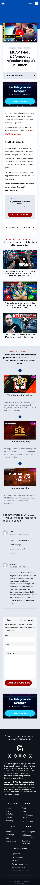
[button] (34, 75)
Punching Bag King (19, 488)
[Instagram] (20, 756)
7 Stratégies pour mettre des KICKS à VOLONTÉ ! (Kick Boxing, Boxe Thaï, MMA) (20, 305)
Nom (6, 635)
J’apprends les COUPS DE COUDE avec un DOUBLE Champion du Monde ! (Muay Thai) (20, 273)
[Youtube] (15, 756)
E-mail (7, 644)
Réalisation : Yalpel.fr (20, 883)
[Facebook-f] (9, 756)
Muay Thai (27, 48)
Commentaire (11, 653)
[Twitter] (25, 756)
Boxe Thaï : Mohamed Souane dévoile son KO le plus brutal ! (20, 336)
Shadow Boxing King (20, 441)
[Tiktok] (30, 756)
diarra (12, 564)
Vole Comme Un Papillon (20, 395)
